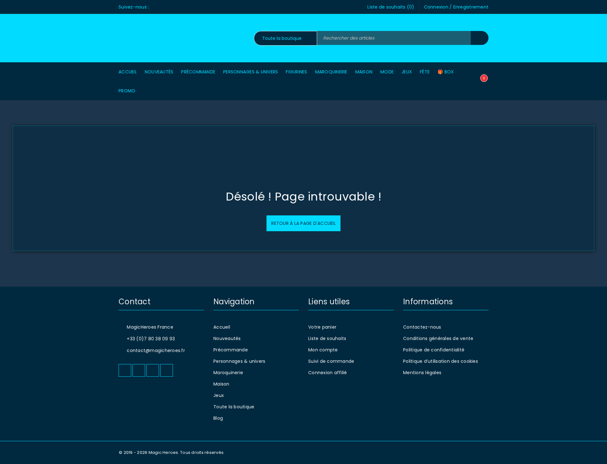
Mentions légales (422, 372)
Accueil (221, 327)
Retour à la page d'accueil (303, 223)
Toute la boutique (233, 407)
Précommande (230, 350)
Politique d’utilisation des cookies (440, 361)
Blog (218, 418)
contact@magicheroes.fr (156, 350)
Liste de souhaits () (390, 7)
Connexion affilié (327, 372)
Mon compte (323, 350)
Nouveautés (227, 338)
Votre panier (322, 327)
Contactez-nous (422, 327)
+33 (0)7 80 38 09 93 (151, 339)
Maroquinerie (228, 372)
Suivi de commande (331, 361)
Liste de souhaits (327, 338)
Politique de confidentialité (433, 350)
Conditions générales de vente (438, 338)
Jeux (218, 395)
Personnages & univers (239, 361)
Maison (221, 384)
